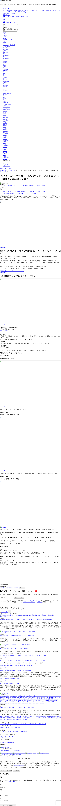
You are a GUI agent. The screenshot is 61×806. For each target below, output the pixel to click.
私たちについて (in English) (7, 707)
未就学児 (25, 16)
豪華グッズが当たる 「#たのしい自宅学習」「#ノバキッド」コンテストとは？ (24, 191)
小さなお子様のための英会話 (41, 718)
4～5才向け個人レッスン (9, 10)
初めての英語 (28, 716)
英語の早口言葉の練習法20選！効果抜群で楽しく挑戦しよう (16, 670)
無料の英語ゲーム (5, 727)
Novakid (2, 170)
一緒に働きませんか (7, 748)
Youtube (14, 22)
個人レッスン (6, 8)
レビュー (16, 707)
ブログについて (7, 22)
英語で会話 (22, 718)
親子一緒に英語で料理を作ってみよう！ (10, 683)
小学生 (17, 16)
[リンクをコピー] (22, 588)
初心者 (21, 16)
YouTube (23, 753)
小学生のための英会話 (7, 719)
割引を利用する (4, 330)
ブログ (5, 21)
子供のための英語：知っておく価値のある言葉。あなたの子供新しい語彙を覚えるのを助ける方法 (26, 619)
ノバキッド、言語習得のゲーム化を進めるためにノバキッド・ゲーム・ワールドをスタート (24, 660)
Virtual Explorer (24, 12)
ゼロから (12, 16)
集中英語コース (29, 718)
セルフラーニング (6, 725)
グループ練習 (35, 716)
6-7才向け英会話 (13, 724)
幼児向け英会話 (17, 719)
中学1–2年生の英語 (14, 718)
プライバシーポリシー (29, 600)
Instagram (36, 753)
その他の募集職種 (15, 750)
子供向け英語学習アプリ (16, 727)
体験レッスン (3, 716)
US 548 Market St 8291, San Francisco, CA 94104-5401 (13, 731)
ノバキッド (5, 706)
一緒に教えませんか (5, 750)
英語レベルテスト (12, 716)
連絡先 (3, 730)
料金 (4, 19)
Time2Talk (17, 12)
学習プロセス (6, 15)
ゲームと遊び (11, 170)
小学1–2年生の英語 (44, 716)
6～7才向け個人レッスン (22, 10)
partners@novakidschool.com (7, 742)
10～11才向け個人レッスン (50, 10)
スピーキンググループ (9, 13)
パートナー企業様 (29, 707)
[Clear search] (17, 24)
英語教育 (51, 718)
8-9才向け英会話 (21, 724)
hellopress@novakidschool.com (7, 736)
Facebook (10, 753)
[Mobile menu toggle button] (3, 163)
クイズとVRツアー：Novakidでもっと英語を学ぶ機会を (15, 648)
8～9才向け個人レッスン (36, 10)
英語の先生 (24, 719)
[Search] (3, 26)
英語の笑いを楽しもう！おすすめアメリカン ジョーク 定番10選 (17, 635)
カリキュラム (6, 16)
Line (48, 753)
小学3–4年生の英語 (54, 716)
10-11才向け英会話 (31, 724)
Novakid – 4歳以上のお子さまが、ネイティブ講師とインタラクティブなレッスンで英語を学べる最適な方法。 (31, 714)
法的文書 (19, 754)
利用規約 (39, 602)
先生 (4, 18)
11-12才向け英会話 (41, 724)
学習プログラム (21, 716)
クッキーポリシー (19, 765)
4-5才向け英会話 (4, 724)
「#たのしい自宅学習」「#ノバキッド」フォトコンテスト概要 (19, 193)
